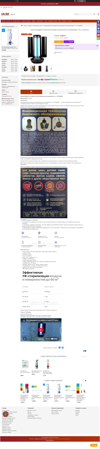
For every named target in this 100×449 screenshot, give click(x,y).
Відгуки (33, 21)
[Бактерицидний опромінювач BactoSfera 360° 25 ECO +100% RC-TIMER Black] (81, 388)
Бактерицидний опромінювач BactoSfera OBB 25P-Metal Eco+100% (24, 398)
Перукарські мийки (6, 429)
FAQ (60, 21)
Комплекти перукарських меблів (9, 430)
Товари (25, 25)
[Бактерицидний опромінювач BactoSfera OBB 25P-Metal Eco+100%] (25, 388)
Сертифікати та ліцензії (33, 415)
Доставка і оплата (53, 21)
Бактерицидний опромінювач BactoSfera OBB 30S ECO (36, 397)
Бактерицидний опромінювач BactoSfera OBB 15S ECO (70, 397)
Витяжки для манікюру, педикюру (9, 412)
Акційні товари (16, 21)
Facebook (77, 412)
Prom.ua (57, 437)
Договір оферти (31, 416)
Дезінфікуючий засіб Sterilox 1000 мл (36, 371)
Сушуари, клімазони (6, 432)
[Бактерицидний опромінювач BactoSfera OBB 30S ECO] (37, 388)
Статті (45, 21)
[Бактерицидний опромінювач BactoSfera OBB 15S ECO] (70, 388)
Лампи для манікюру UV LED (8, 418)
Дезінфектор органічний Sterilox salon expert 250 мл (47, 372)
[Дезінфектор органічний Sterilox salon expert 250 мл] (48, 364)
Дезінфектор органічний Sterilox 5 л (25, 372)
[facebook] (84, 351)
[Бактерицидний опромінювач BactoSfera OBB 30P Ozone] (59, 388)
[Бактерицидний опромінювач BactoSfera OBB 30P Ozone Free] (48, 388)
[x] (85, 351)
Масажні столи (5, 426)
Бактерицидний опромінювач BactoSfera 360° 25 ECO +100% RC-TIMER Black (81, 398)
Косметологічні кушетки (7, 421)
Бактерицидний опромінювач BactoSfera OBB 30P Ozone (59, 397)
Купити (58, 41)
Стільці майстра (5, 424)
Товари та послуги (5, 21)
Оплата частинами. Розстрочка (34, 418)
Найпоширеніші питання (56, 410)
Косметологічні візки (6, 422)
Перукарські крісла (6, 427)
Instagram (77, 410)
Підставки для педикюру (7, 419)
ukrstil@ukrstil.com (9, 100)
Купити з (66, 41)
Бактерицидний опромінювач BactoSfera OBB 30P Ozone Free (48, 397)
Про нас (70, 21)
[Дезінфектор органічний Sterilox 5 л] (25, 364)
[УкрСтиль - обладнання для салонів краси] (5, 14)
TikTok (76, 415)
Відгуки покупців (55, 413)
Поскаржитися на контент (53, 438)
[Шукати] (94, 14)
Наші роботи (40, 21)
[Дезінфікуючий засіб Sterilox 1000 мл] (37, 364)
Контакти (64, 21)
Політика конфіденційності (64, 438)
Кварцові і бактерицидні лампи (35, 25)
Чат (95, 445)
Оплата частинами (26, 21)
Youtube (77, 413)
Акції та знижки (54, 412)
